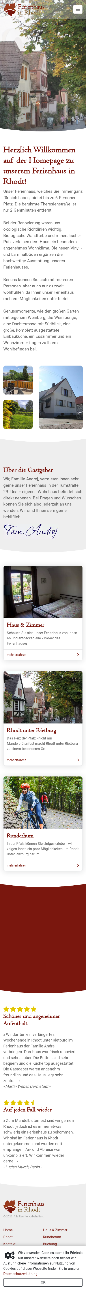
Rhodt (8, 1237)
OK (43, 1282)
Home (8, 1230)
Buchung (50, 1244)
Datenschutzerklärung (20, 1274)
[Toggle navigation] (77, 9)
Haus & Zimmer (55, 1230)
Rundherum (52, 1237)
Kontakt (9, 1244)
